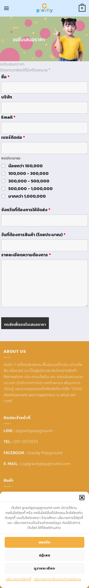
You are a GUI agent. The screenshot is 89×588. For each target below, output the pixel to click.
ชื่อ (5, 77)
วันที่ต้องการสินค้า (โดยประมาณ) (33, 234)
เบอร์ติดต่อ (13, 137)
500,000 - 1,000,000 (30, 188)
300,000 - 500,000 (28, 181)
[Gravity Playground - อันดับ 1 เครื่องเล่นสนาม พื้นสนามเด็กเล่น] (44, 8)
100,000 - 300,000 (28, 173)
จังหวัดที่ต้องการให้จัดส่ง (25, 209)
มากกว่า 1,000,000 (27, 196)
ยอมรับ (44, 542)
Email (8, 117)
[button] (82, 497)
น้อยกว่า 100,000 (25, 165)
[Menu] (6, 8)
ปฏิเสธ (44, 555)
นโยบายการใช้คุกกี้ (18, 579)
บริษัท (6, 97)
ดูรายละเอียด (44, 568)
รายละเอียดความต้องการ (26, 254)
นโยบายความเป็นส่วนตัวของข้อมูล (57, 579)
